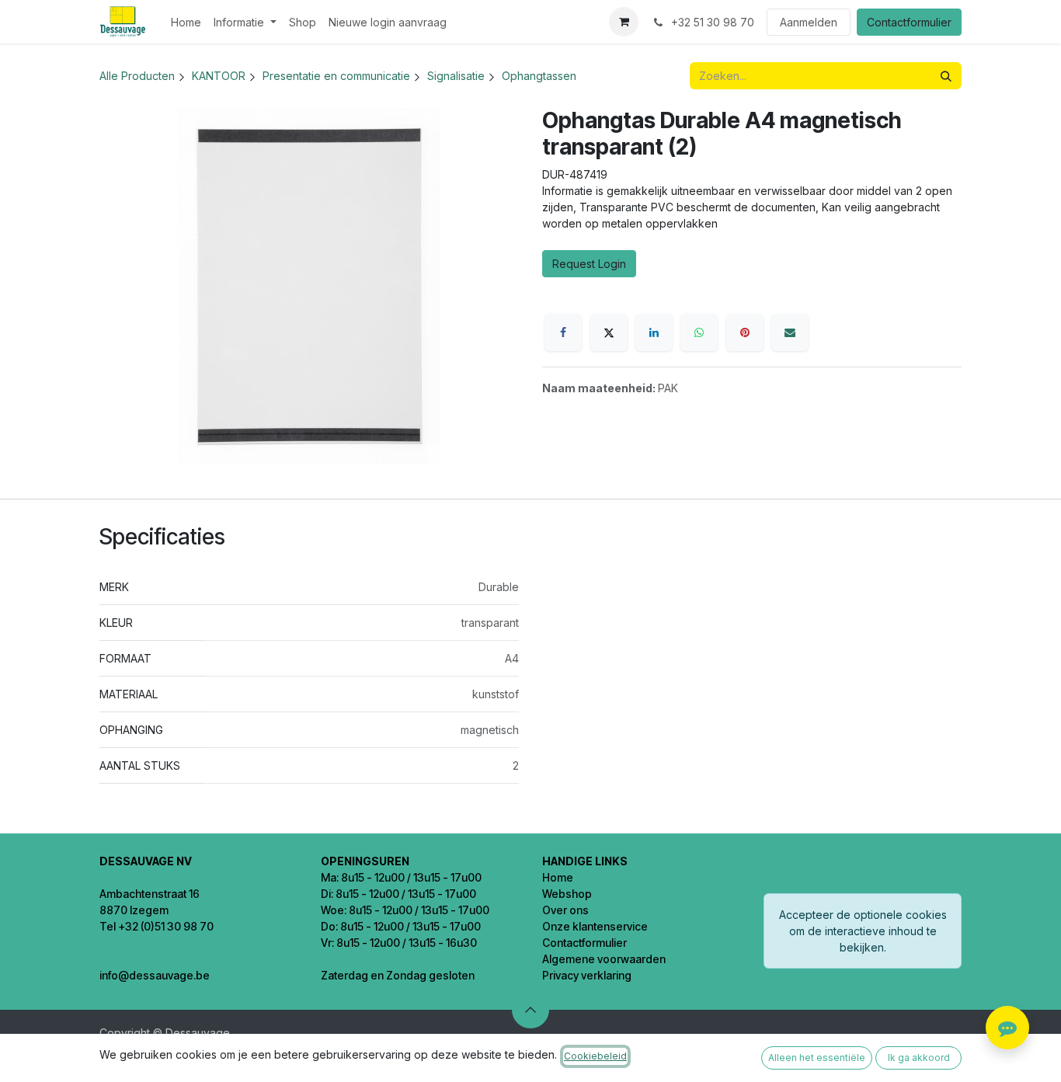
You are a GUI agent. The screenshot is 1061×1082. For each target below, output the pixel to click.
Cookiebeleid (595, 1056)
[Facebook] (563, 332)
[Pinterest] (745, 332)
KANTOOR (218, 75)
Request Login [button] (589, 263)
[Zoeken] (946, 75)
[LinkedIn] (654, 332)
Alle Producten (137, 75)
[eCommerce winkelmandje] (623, 22)
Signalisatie (456, 75)
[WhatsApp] (699, 332)
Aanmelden (808, 22)
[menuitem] (186, 22)
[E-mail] (790, 332)
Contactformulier (909, 22)
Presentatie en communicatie (336, 75)
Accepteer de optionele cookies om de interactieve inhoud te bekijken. (863, 931)
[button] (530, 1009)
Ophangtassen (539, 75)
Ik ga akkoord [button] (919, 1057)
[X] (609, 332)
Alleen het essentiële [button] (816, 1057)
